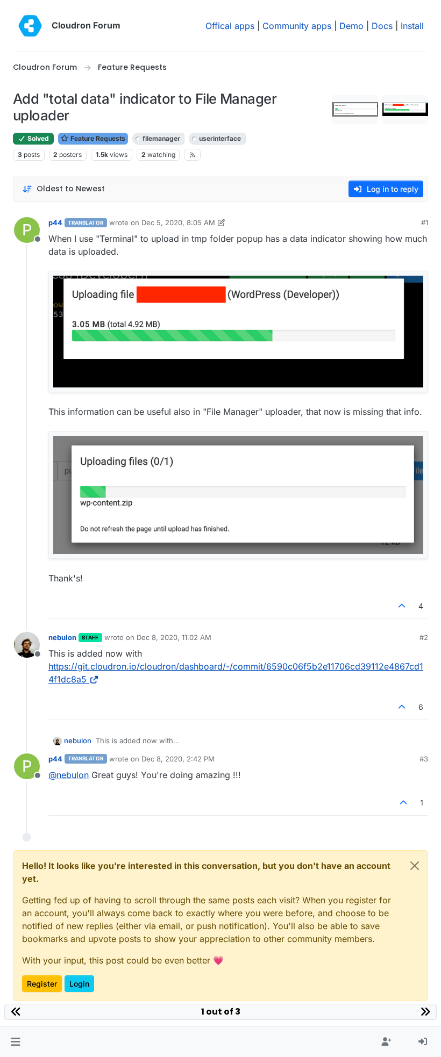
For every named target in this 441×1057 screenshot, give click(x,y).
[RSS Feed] (192, 155)
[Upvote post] (402, 606)
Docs (382, 25)
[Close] (415, 866)
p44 (55, 222)
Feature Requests (97, 138)
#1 (424, 222)
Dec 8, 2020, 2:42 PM (178, 758)
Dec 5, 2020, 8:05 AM (178, 222)
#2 (423, 637)
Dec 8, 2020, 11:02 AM (174, 637)
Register (42, 983)
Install (412, 25)
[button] (15, 1042)
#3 (423, 758)
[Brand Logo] (30, 26)
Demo (351, 25)
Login (79, 983)
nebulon (62, 637)
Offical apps (229, 25)
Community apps (296, 25)
